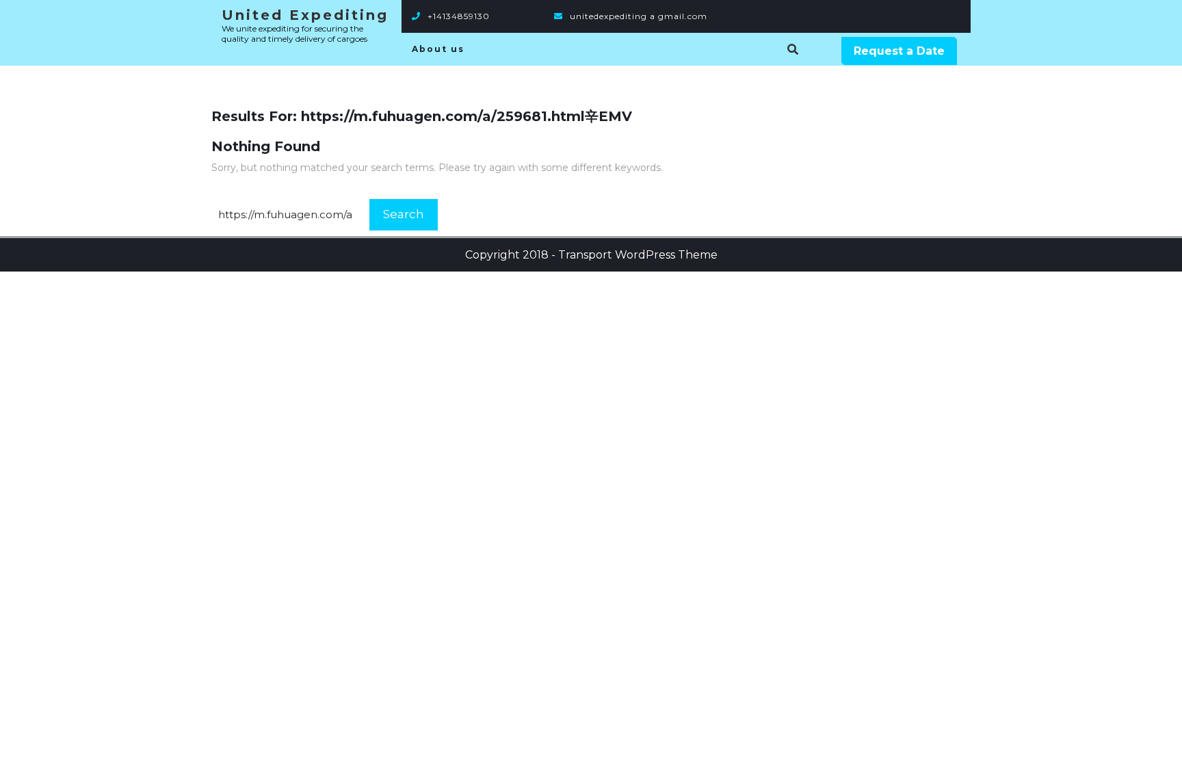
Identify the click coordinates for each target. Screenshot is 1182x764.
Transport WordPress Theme (638, 254)
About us (438, 49)
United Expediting (305, 15)
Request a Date (899, 50)
